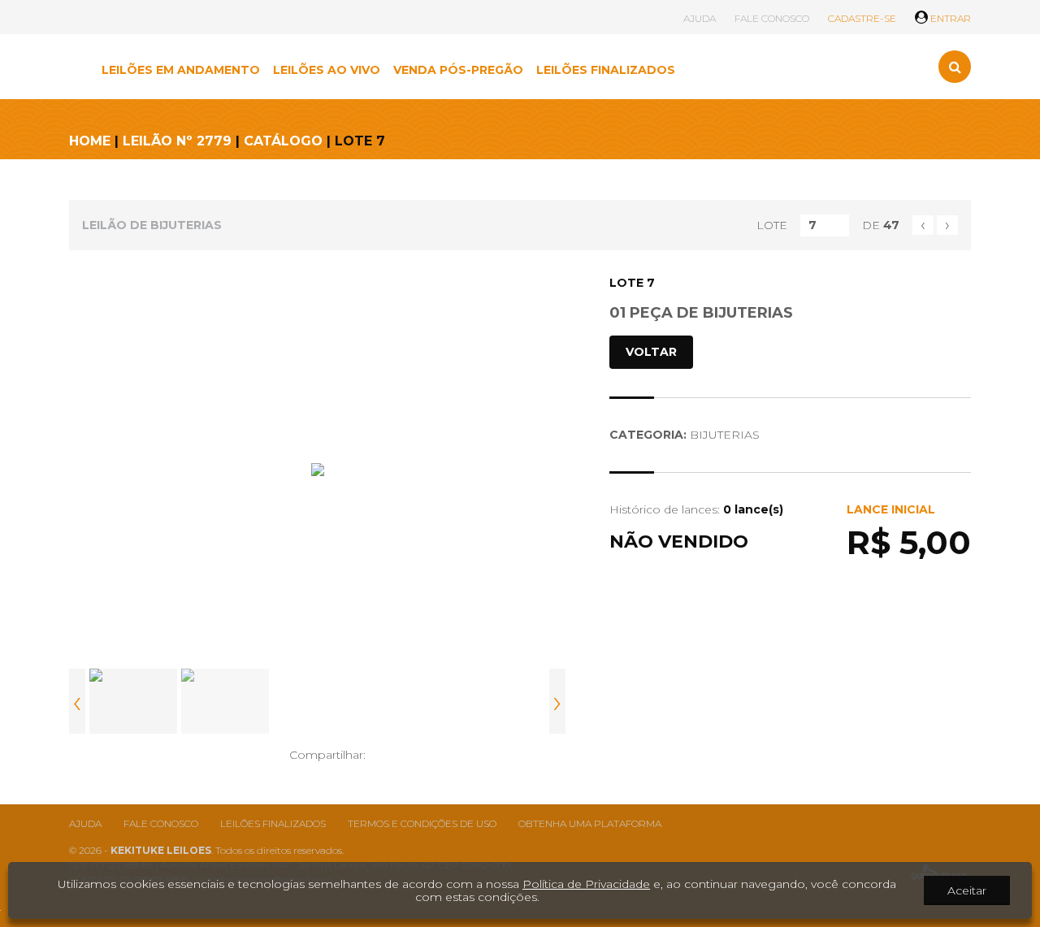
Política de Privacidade (586, 884)
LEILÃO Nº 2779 (177, 141)
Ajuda (85, 823)
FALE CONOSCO (771, 18)
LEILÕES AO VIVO (326, 70)
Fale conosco (161, 823)
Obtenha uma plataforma (589, 823)
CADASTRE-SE (862, 18)
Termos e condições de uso (422, 823)
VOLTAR (651, 351)
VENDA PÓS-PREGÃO (458, 70)
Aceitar (966, 890)
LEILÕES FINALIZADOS (605, 70)
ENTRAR (949, 18)
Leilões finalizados (273, 823)
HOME (89, 141)
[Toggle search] (954, 66)
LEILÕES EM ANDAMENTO (181, 70)
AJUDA (699, 18)
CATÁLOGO (283, 141)
